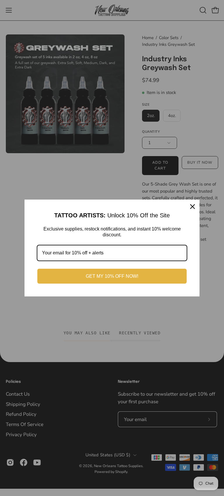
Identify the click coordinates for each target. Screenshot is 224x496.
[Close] (193, 207)
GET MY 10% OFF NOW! (112, 276)
